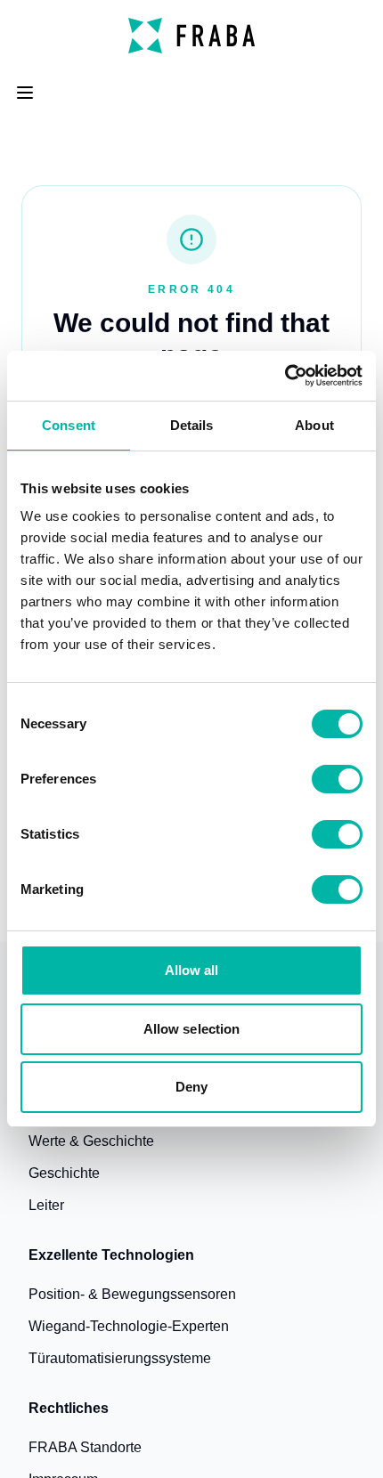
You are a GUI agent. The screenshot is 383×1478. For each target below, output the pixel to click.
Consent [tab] (68, 425)
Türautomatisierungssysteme (120, 1358)
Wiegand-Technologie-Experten (129, 1326)
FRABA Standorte (85, 1447)
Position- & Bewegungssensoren (132, 1294)
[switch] (337, 779)
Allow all (192, 970)
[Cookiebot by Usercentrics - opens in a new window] (285, 375)
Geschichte (64, 1173)
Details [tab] (192, 425)
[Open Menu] (25, 92)
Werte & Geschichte (91, 1141)
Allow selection (191, 1028)
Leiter (46, 1205)
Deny (191, 1086)
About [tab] (314, 425)
